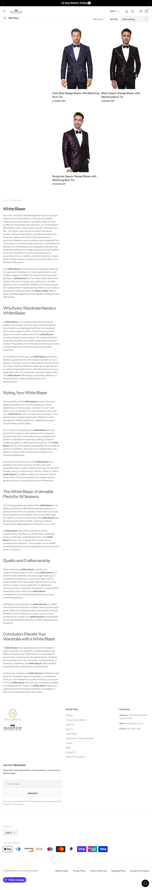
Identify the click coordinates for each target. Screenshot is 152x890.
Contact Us (71, 752)
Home (5, 200)
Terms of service (98, 870)
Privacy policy (79, 870)
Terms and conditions (76, 720)
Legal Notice (71, 733)
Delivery (69, 715)
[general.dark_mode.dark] (127, 11)
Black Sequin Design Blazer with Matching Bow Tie (120, 95)
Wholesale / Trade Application (80, 738)
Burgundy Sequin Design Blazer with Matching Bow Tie (74, 178)
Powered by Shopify (28, 870)
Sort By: (114, 19)
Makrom (14, 870)
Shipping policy (118, 870)
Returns (69, 729)
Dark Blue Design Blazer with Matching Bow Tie (75, 95)
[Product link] (76, 66)
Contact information (139, 870)
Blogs (68, 747)
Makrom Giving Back (75, 756)
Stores (69, 743)
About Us (70, 724)
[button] (4, 11)
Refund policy (61, 870)
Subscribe (32, 793)
